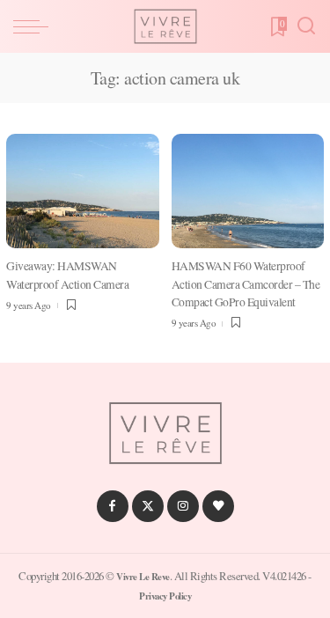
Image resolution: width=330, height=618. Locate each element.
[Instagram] (183, 506)
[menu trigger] (35, 26)
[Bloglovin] (218, 506)
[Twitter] (148, 506)
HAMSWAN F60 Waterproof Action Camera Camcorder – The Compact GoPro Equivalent (246, 284)
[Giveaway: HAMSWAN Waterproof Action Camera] (82, 191)
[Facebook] (112, 506)
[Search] (306, 26)
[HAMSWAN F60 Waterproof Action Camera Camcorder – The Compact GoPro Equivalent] (248, 191)
